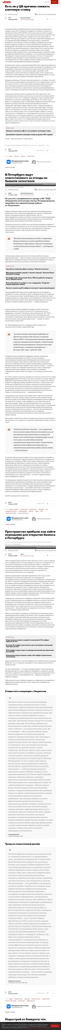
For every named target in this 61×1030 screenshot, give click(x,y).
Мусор (37, 511)
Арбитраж (41, 509)
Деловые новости (36, 999)
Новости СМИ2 (10, 167)
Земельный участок (23, 513)
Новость (16, 156)
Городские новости (14, 509)
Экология (31, 511)
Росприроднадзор (23, 511)
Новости (23, 156)
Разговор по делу (18, 999)
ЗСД (42, 511)
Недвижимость (31, 1001)
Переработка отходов (11, 511)
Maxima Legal (9, 379)
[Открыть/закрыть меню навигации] (45, 2)
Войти (55, 2)
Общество (27, 999)
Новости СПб (30, 156)
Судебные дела (33, 509)
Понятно (55, 1026)
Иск (47, 509)
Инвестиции (21, 1001)
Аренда (11, 999)
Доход (10, 156)
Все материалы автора (27, 19)
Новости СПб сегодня (10, 513)
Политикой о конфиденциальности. (38, 1027)
